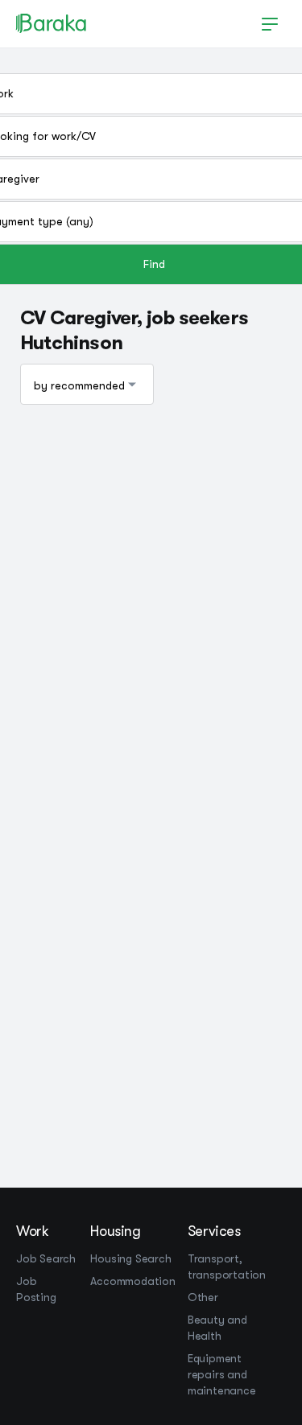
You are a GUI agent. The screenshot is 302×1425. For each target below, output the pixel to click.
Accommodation (132, 1281)
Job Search (46, 1258)
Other (203, 1297)
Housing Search (130, 1258)
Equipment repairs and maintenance (222, 1374)
